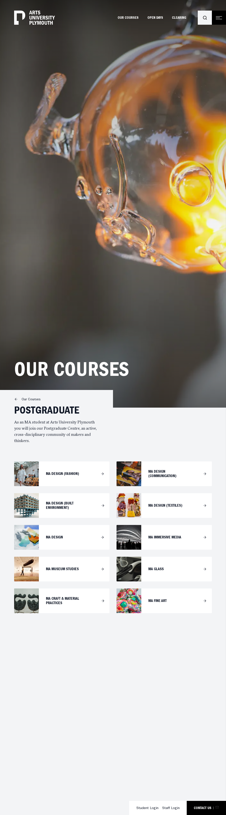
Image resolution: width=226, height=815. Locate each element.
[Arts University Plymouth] (34, 18)
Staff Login (171, 808)
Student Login (147, 808)
